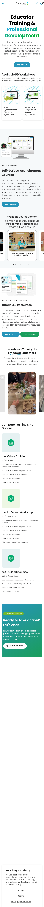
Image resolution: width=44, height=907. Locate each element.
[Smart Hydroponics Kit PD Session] (11, 95)
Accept (21, 890)
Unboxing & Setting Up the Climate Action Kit (22, 254)
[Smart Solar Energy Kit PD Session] (32, 95)
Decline (21, 896)
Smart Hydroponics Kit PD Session (11, 109)
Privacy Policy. (15, 884)
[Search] (37, 3)
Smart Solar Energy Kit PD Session (30, 109)
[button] (10, 204)
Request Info (22, 65)
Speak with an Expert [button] (14, 646)
